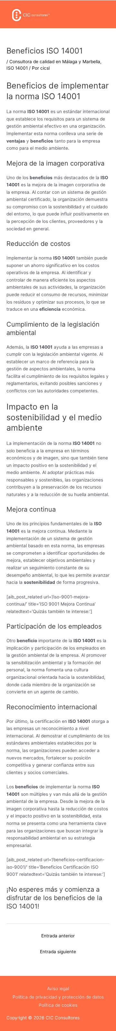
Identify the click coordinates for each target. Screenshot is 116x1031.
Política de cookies (58, 1005)
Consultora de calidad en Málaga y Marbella (54, 61)
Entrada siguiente (58, 951)
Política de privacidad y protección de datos (58, 997)
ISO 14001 (17, 68)
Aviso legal (58, 988)
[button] (105, 14)
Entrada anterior (58, 935)
